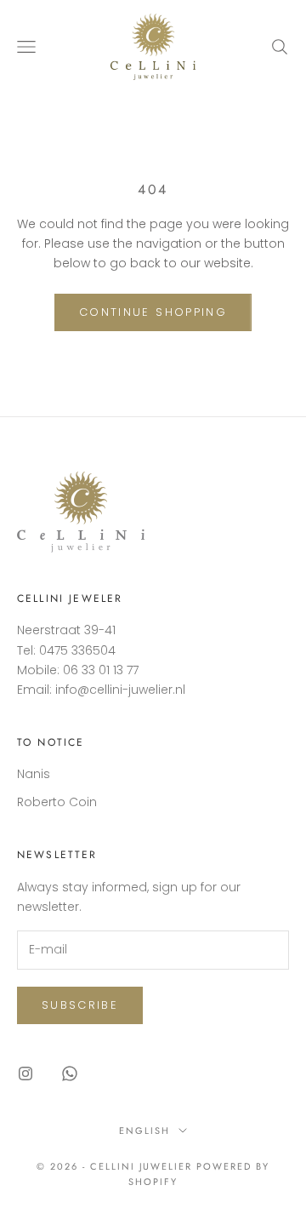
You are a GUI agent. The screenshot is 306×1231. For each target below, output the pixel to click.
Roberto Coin (57, 801)
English (144, 1130)
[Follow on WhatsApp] (69, 1073)
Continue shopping (153, 312)
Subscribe (80, 1005)
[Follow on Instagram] (25, 1073)
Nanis (33, 773)
